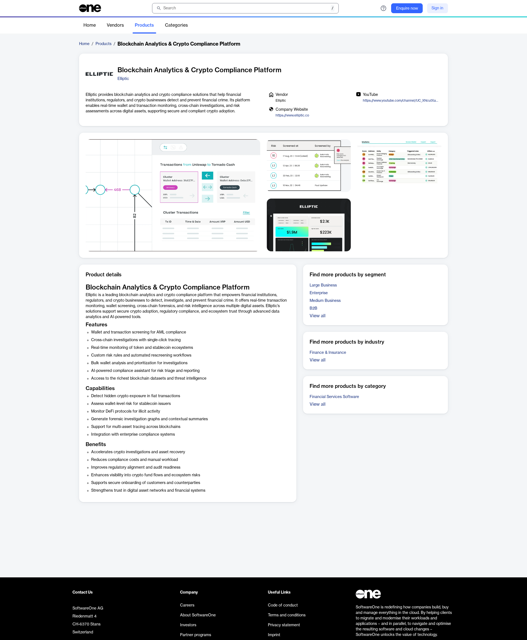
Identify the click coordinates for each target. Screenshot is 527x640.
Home (89, 25)
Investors (188, 625)
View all (318, 316)
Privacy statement (284, 625)
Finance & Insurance (328, 353)
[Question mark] (383, 8)
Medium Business (325, 301)
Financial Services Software (334, 397)
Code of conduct (283, 605)
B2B (313, 308)
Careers (187, 605)
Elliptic (123, 79)
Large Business (323, 285)
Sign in (437, 8)
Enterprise (319, 293)
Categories (176, 25)
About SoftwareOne (198, 615)
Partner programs (195, 635)
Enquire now (407, 8)
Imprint (274, 635)
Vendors (115, 25)
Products (144, 25)
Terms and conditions (286, 615)
